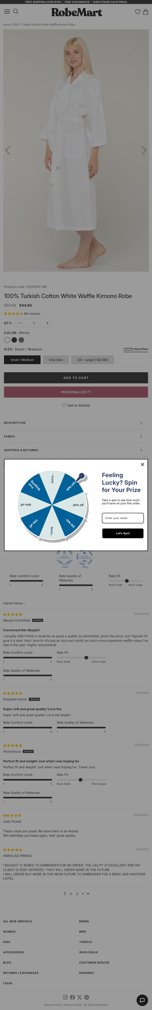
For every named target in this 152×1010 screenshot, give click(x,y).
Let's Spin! (123, 533)
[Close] (142, 464)
